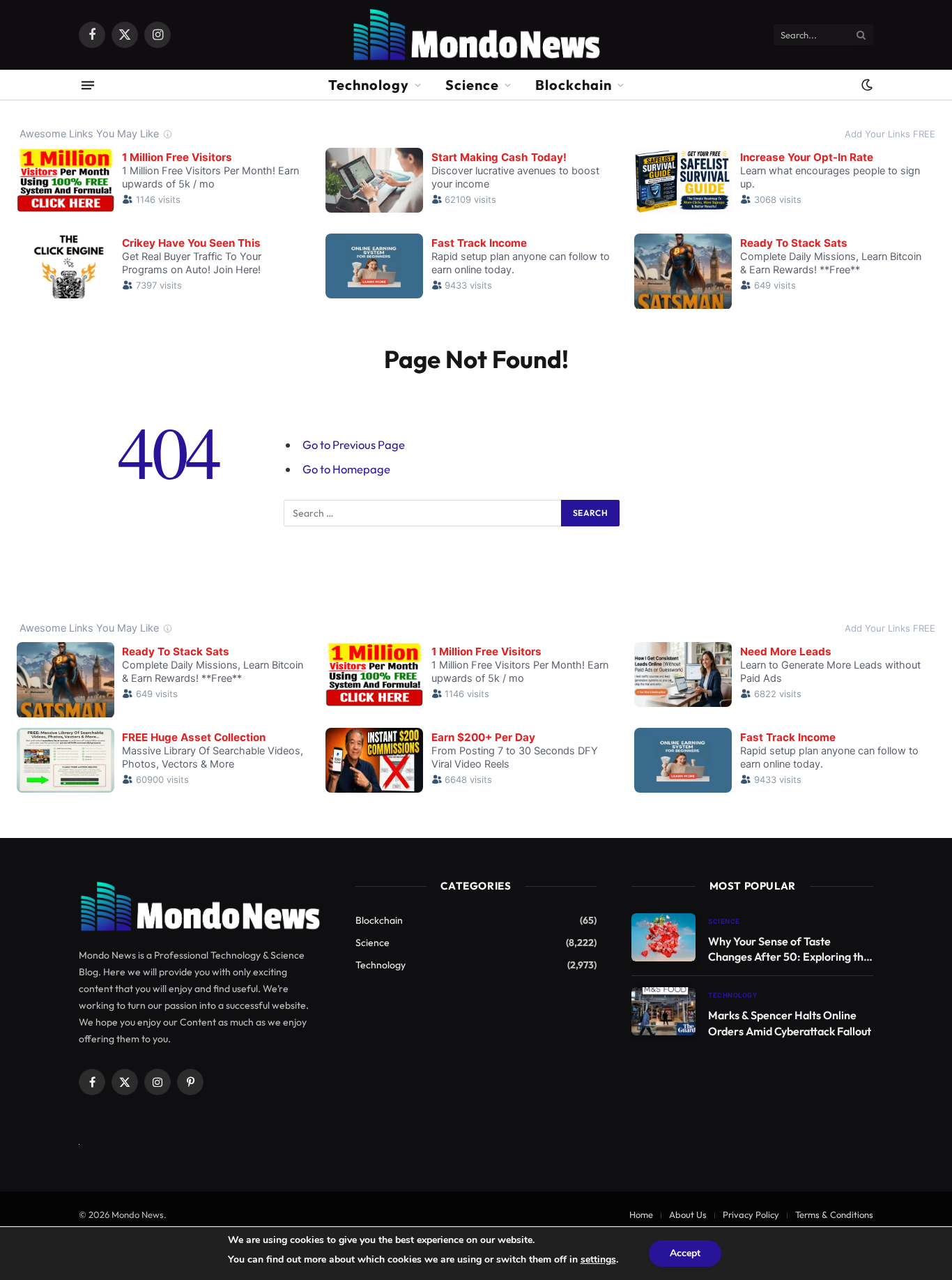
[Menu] (88, 85)
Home (641, 1214)
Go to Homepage (346, 469)
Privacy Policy (751, 1214)
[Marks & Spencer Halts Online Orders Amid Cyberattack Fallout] (663, 1011)
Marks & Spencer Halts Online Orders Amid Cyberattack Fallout (789, 1023)
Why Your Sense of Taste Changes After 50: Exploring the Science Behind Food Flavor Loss (789, 950)
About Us (688, 1214)
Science (472, 84)
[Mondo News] (475, 35)
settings (598, 1259)
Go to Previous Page (353, 444)
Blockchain (573, 84)
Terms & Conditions (834, 1214)
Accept (685, 1253)
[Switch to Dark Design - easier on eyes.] (865, 85)
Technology (368, 84)
